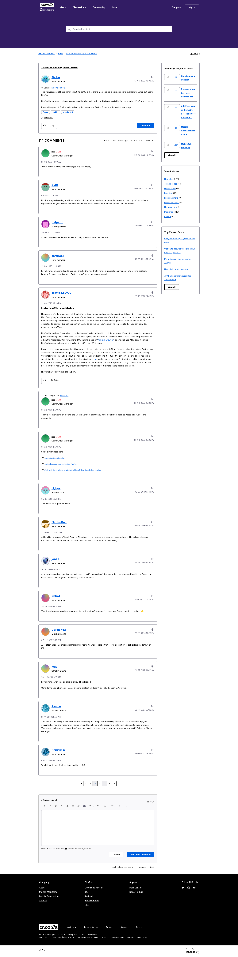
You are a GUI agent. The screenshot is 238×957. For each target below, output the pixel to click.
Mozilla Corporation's (51, 934)
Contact (139, 927)
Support (176, 7)
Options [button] (194, 53)
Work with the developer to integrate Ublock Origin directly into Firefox (72, 470)
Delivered (168, 212)
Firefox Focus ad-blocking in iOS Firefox (60, 464)
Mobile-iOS (68, 112)
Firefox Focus (92, 900)
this (95, 359)
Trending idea (170, 184)
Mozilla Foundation (49, 896)
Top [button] (43, 950)
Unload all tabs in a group (176, 269)
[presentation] (44, 806)
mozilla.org (71, 927)
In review (168, 193)
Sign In (192, 7)
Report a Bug (136, 892)
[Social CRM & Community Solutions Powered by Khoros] (192, 951)
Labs (114, 7)
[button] (44, 126)
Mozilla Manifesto (48, 892)
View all (171, 155)
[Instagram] (188, 887)
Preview (150, 802)
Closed (167, 216)
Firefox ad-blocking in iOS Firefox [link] (81, 53)
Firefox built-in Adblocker (54, 458)
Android (89, 896)
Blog (87, 905)
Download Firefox (94, 887)
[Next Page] (114, 783)
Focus (45, 112)
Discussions (79, 7)
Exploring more (171, 198)
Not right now (170, 207)
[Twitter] (183, 887)
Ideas (63, 7)
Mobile (55, 112)
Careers (43, 900)
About (42, 887)
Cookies (124, 927)
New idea (64, 395)
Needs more (170, 188)
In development (58, 88)
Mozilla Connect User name (188, 131)
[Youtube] (194, 887)
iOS (86, 892)
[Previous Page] (81, 783)
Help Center (135, 887)
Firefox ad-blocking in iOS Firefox (59, 67)
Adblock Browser (105, 340)
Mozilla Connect (47, 7)
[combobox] (119, 29)
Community (99, 7)
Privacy (109, 927)
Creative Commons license (136, 937)
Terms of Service (91, 927)
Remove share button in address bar (188, 93)
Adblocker (48, 118)
